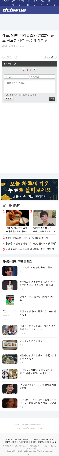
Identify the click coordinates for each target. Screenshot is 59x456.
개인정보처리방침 (47, 439)
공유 (16, 57)
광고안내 (26, 439)
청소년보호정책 (10, 442)
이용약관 (35, 439)
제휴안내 (17, 439)
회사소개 (9, 439)
